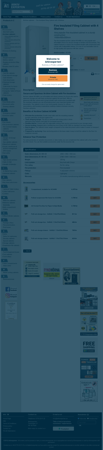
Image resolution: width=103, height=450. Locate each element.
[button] (53, 71)
